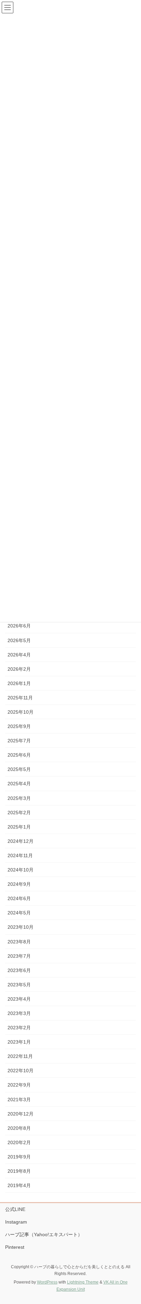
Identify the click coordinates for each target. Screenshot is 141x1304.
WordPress (47, 1282)
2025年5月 (19, 769)
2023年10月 (21, 927)
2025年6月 (19, 755)
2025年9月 (19, 726)
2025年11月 (20, 697)
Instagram (16, 1222)
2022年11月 (20, 1056)
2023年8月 (19, 941)
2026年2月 (19, 669)
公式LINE (15, 1209)
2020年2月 (19, 1142)
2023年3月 (19, 1013)
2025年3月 (19, 798)
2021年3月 (19, 1099)
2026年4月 (19, 654)
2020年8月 (19, 1128)
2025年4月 (19, 783)
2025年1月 (19, 827)
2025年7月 (19, 740)
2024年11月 (20, 855)
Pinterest (14, 1247)
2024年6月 (19, 898)
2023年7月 (19, 956)
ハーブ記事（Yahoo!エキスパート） (43, 1234)
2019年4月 (19, 1185)
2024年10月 (21, 870)
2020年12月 (21, 1114)
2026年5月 (19, 640)
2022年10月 (21, 1070)
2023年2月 (19, 1027)
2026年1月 (19, 683)
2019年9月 (19, 1156)
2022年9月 (19, 1085)
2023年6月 (19, 970)
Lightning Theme (83, 1282)
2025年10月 (21, 712)
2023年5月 (19, 984)
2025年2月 (19, 812)
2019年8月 (19, 1171)
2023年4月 (19, 999)
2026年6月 (19, 625)
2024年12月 (21, 841)
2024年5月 (19, 912)
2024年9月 (19, 884)
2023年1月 (19, 1042)
